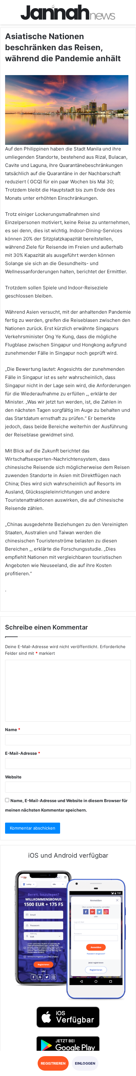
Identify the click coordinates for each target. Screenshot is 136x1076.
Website (13, 776)
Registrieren (53, 1063)
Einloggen (85, 1063)
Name (12, 729)
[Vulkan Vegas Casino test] (68, 12)
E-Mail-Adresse (22, 753)
